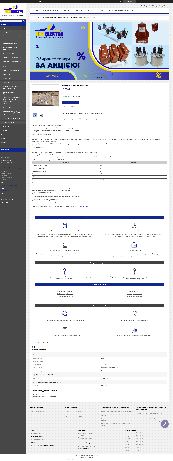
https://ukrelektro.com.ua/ (9, 185)
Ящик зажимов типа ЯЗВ (74, 411)
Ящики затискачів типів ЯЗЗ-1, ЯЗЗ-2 (12, 66)
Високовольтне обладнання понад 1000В (12, 48)
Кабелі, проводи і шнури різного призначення (10, 87)
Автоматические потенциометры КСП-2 (149, 413)
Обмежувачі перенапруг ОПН (12, 57)
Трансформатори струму (10, 40)
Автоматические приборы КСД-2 (147, 419)
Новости (4, 130)
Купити (70, 103)
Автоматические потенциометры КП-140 (150, 422)
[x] (34, 347)
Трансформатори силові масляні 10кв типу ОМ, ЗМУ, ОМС (11, 113)
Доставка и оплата (7, 146)
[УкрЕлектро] (13, 9)
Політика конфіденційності (98, 459)
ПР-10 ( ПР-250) (83, 206)
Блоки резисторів (8, 53)
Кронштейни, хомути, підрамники (9, 93)
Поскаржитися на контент (82, 459)
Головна (35, 10)
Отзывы (3, 142)
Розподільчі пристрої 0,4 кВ (11, 71)
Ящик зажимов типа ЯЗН (74, 414)
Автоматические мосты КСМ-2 (146, 416)
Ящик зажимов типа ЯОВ (74, 417)
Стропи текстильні (8, 122)
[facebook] (32, 347)
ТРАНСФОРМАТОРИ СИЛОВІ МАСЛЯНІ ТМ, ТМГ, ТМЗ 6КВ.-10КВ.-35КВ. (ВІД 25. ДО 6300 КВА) (11, 100)
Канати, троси (7, 78)
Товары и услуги (6, 28)
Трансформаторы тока (38, 411)
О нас (3, 138)
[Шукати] (24, 20)
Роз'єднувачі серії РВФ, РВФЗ (67, 17)
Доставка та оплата (94, 10)
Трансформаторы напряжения (40, 414)
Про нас (67, 10)
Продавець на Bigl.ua (86, 457)
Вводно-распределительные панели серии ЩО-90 (117, 411)
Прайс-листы (5, 126)
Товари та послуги (50, 10)
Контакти (78, 10)
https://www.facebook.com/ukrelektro (12, 204)
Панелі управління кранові (11, 118)
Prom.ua (96, 455)
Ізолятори (6, 82)
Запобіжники (7, 75)
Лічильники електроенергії (11, 36)
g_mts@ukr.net (5, 190)
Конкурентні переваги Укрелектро (120, 10)
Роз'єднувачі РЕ (8, 107)
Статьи (3, 134)
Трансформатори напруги (11, 44)
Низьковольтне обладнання (12, 61)
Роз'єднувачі (7, 32)
